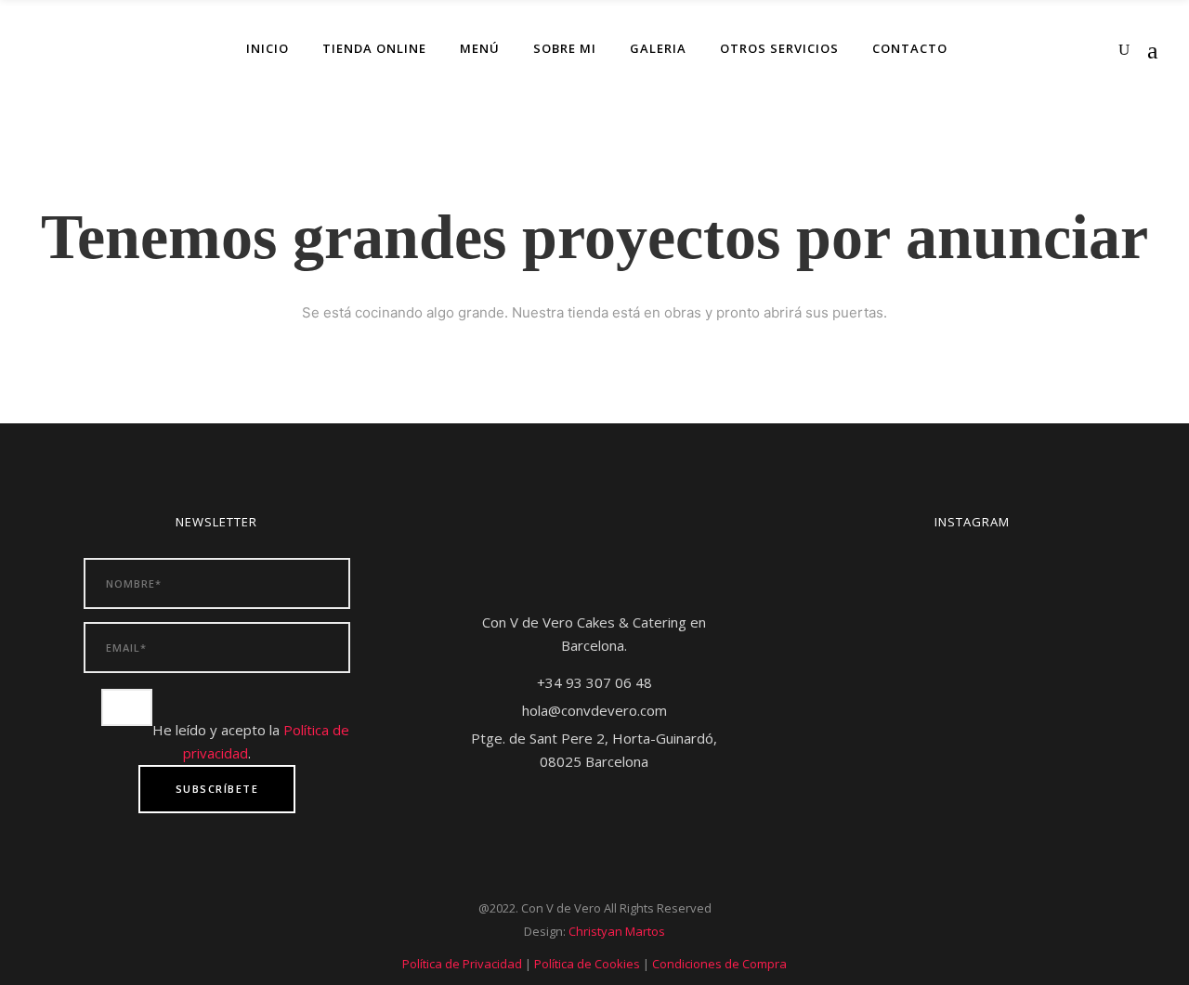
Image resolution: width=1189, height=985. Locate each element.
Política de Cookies (587, 963)
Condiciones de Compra (719, 963)
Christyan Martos (616, 931)
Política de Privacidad (462, 963)
